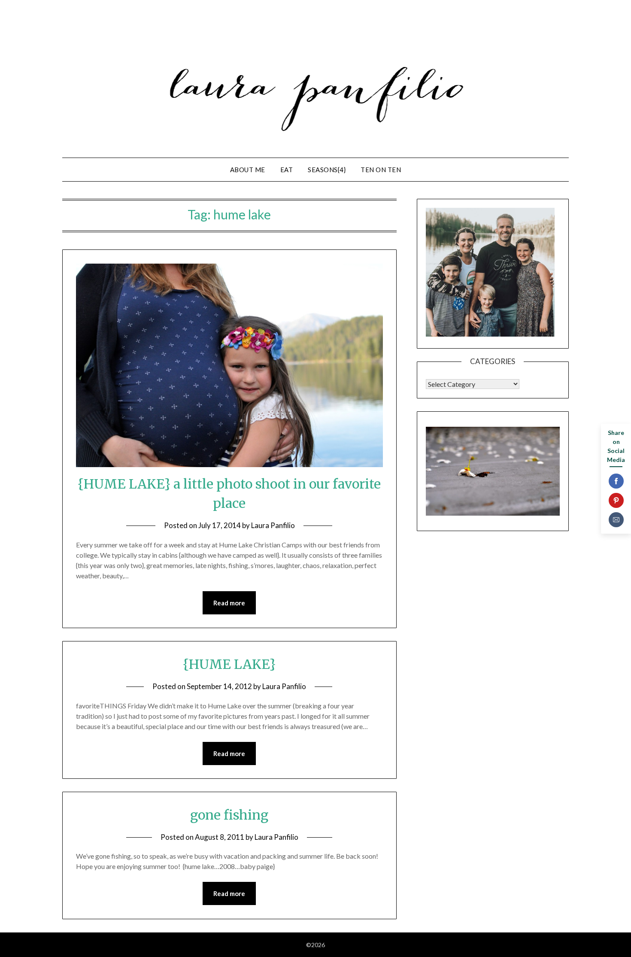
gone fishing (229, 815)
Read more (229, 603)
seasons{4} (327, 169)
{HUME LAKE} (229, 664)
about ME (247, 169)
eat (286, 169)
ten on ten (381, 169)
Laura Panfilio (273, 525)
